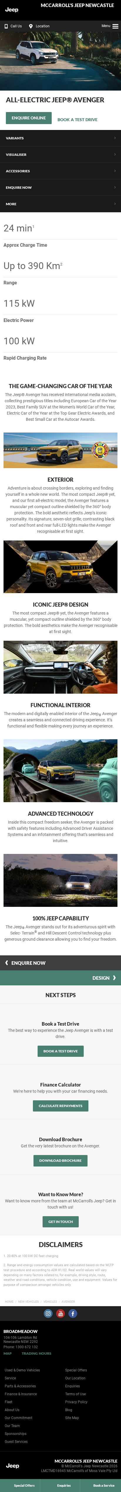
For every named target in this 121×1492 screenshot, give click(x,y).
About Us (12, 1410)
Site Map (72, 1418)
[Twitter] (118, 1301)
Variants (15, 138)
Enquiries (72, 1386)
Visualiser (16, 154)
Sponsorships (15, 1434)
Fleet (8, 1402)
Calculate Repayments (61, 1106)
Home (9, 1301)
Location (43, 26)
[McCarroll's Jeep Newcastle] (19, 10)
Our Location (75, 1378)
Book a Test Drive (78, 119)
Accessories (18, 171)
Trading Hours (36, 1353)
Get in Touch (60, 1221)
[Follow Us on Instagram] (48, 1313)
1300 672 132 (27, 1347)
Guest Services (16, 1442)
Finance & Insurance (21, 1394)
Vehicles (50, 1301)
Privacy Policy (76, 1402)
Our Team (12, 1426)
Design (101, 978)
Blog (68, 1410)
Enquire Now (19, 187)
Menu (106, 26)
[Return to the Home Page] (14, 1467)
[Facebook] (113, 1301)
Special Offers (76, 1370)
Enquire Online (29, 117)
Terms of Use (75, 1394)
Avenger (68, 1301)
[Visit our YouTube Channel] (60, 1313)
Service (10, 1378)
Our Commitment (18, 1418)
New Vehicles (28, 1301)
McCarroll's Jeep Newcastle (77, 5)
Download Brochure (60, 1160)
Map (8, 1353)
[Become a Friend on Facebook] (72, 1313)
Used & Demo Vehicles (22, 1370)
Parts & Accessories (20, 1386)
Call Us (16, 26)
